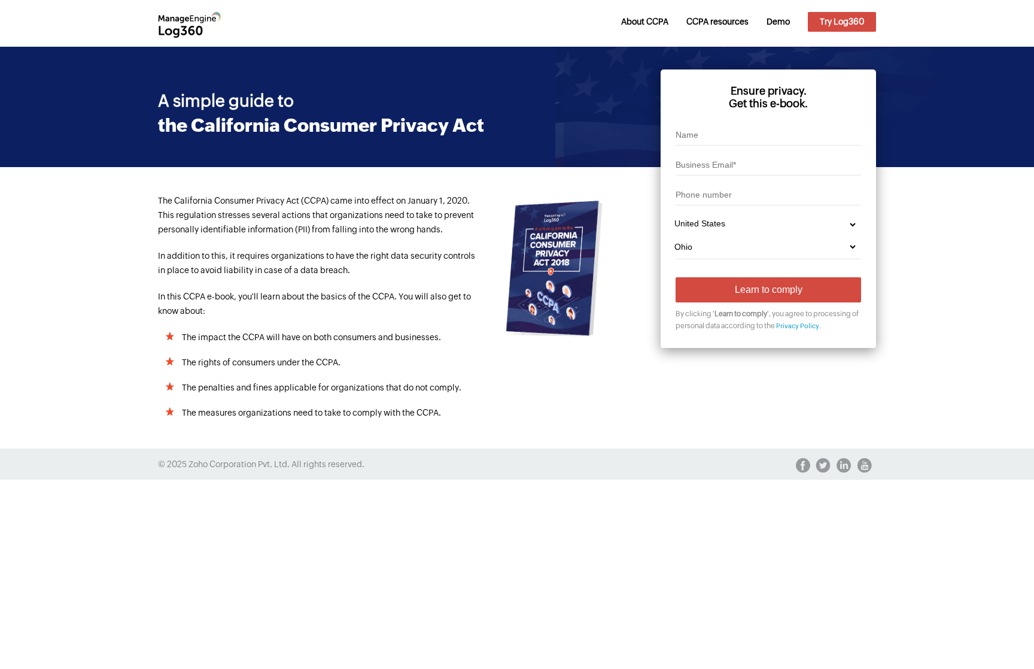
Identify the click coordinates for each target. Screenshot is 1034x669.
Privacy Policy (797, 325)
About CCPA (644, 21)
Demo (778, 21)
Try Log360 (842, 21)
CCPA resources (717, 21)
